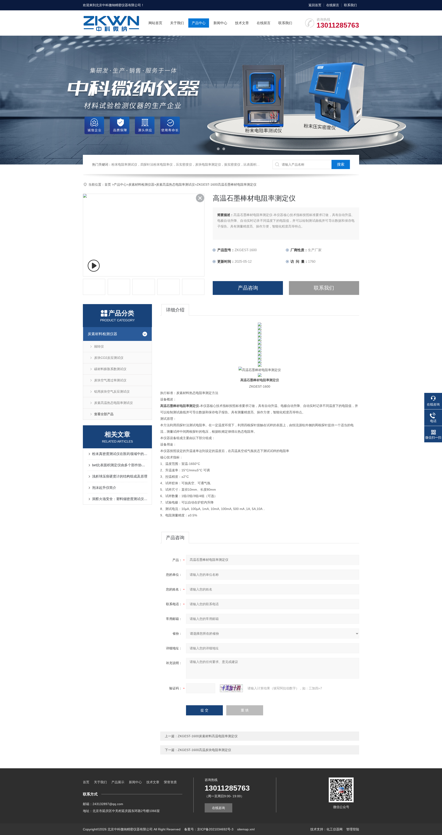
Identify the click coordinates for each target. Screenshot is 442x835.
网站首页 (155, 23)
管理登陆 (352, 829)
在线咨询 (218, 808)
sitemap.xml (246, 829)
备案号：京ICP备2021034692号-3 (208, 829)
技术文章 (242, 23)
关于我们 (177, 23)
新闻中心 (220, 23)
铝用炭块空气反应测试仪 (112, 391)
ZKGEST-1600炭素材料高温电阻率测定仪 (208, 736)
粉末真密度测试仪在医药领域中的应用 (119, 454)
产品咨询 (248, 288)
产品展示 (117, 782)
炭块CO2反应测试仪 (108, 358)
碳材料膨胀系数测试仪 (110, 369)
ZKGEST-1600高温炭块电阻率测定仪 (204, 750)
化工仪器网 (334, 829)
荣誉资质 (170, 782)
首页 (108, 184)
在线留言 (332, 5)
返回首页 (314, 5)
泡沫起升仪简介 (104, 487)
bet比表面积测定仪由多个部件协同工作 (119, 465)
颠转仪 (99, 346)
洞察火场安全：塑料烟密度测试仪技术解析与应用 (119, 499)
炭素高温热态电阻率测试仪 (175, 184)
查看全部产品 (103, 414)
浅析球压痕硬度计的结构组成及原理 (119, 476)
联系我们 (350, 5)
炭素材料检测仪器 (141, 184)
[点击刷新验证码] (231, 688)
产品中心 (199, 23)
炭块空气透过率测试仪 (110, 380)
